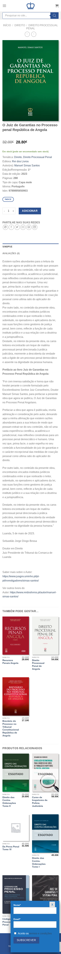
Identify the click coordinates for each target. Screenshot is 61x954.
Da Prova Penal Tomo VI (10, 848)
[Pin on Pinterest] (29, 227)
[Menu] (4, 6)
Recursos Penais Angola (10, 661)
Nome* (17, 905)
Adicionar (30, 210)
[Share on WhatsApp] (5, 227)
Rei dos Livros (20, 161)
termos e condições (40, 933)
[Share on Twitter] (17, 227)
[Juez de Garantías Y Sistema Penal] (45, 894)
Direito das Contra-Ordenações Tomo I (39, 862)
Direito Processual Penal (37, 157)
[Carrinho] (57, 5)
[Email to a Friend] (23, 227)
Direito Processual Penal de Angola (38, 664)
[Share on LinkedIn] (34, 227)
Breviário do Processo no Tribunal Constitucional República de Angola (10, 728)
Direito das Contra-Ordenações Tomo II (9, 801)
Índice (8, 199)
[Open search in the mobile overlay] (30, 15)
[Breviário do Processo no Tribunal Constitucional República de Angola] (15, 696)
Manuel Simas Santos (27, 165)
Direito (19, 25)
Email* (17, 919)
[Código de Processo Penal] (15, 894)
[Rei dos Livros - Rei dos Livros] (31, 5)
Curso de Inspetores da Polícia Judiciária (39, 801)
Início (7, 25)
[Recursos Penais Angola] (15, 636)
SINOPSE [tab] (7, 246)
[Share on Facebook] (11, 227)
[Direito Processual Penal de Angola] (45, 636)
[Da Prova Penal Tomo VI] (15, 827)
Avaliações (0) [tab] (11, 253)
